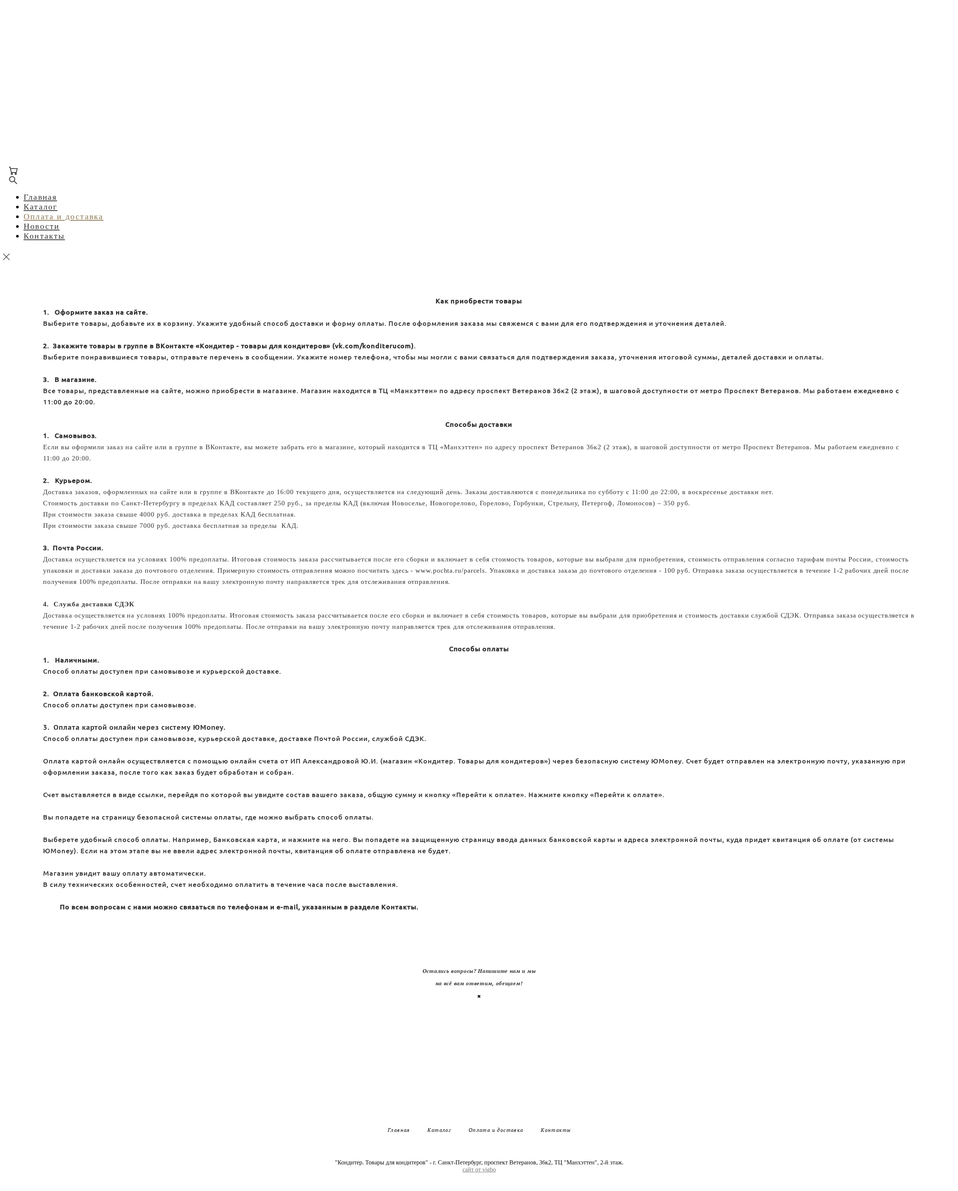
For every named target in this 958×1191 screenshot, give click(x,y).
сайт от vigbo (479, 1169)
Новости (36, 84)
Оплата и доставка (58, 74)
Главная (34, 55)
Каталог (35, 65)
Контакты (39, 94)
